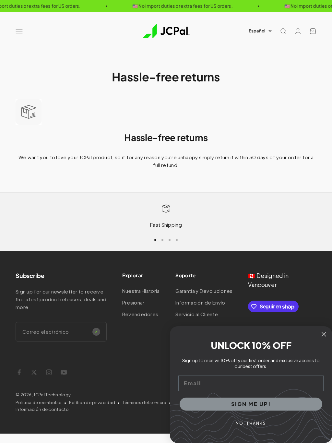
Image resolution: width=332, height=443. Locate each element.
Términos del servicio (144, 402)
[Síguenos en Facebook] (19, 372)
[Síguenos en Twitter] (34, 372)
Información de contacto (42, 409)
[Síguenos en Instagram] (49, 372)
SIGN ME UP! (251, 404)
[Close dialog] (324, 334)
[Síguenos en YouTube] (63, 372)
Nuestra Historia (141, 291)
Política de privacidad (92, 402)
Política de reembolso (39, 402)
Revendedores (140, 314)
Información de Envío (200, 302)
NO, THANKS (251, 423)
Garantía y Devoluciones (204, 291)
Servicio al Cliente (196, 314)
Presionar (133, 302)
